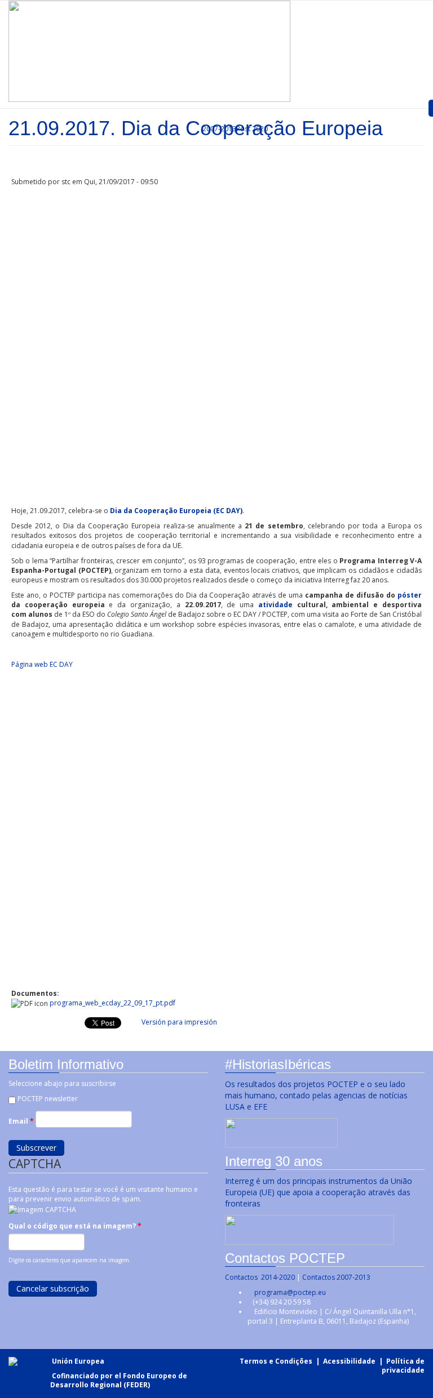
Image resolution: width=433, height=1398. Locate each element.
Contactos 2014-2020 (260, 1277)
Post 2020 (252, 128)
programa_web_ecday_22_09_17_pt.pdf (112, 1003)
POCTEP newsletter (47, 1098)
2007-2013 (218, 128)
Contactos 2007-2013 (336, 1277)
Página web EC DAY (42, 664)
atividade (277, 604)
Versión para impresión (179, 1022)
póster (409, 595)
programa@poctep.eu (290, 1292)
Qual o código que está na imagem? (75, 1226)
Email (21, 1121)
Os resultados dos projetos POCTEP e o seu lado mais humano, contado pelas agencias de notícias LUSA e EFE (316, 1095)
